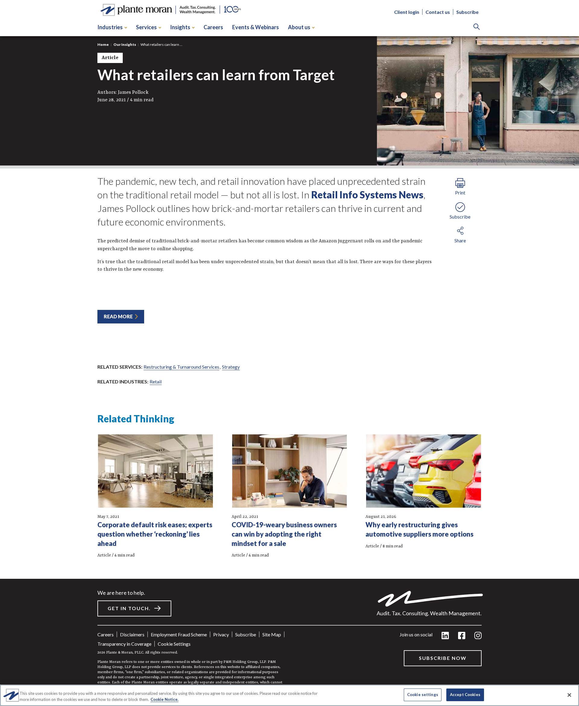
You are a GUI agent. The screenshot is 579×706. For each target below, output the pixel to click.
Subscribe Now (443, 658)
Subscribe (467, 12)
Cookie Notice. (164, 699)
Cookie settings (174, 644)
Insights (180, 27)
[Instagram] (478, 636)
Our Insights (124, 44)
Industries (110, 27)
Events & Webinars (255, 27)
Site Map (271, 634)
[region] (289, 695)
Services (146, 27)
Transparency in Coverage (124, 644)
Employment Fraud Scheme (179, 634)
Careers (213, 27)
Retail (156, 381)
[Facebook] (461, 636)
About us (299, 27)
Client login (406, 12)
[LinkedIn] (445, 636)
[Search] (476, 27)
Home (103, 44)
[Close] (569, 694)
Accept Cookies (465, 694)
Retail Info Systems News (367, 194)
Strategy (231, 367)
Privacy (221, 634)
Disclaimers (132, 634)
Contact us (438, 12)
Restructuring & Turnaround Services (181, 367)
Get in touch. (129, 608)
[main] (289, 353)
